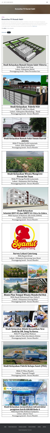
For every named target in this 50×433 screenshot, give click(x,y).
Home (5, 426)
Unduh (9, 32)
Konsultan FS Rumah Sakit (12, 19)
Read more (34, 26)
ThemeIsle (29, 429)
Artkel (3, 17)
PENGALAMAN (4, 32)
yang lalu (10, 28)
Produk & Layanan (22, 426)
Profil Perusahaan (12, 426)
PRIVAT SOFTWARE (32, 426)
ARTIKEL (39, 426)
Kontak (44, 426)
